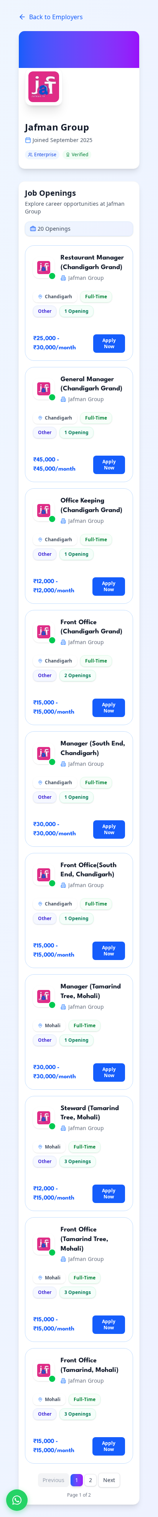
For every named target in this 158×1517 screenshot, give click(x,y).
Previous (53, 1480)
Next (109, 1480)
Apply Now (109, 343)
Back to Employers (56, 17)
